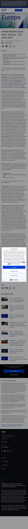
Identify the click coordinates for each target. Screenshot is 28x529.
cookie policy (11, 263)
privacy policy (20, 263)
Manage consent (14, 275)
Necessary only (14, 271)
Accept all (14, 267)
